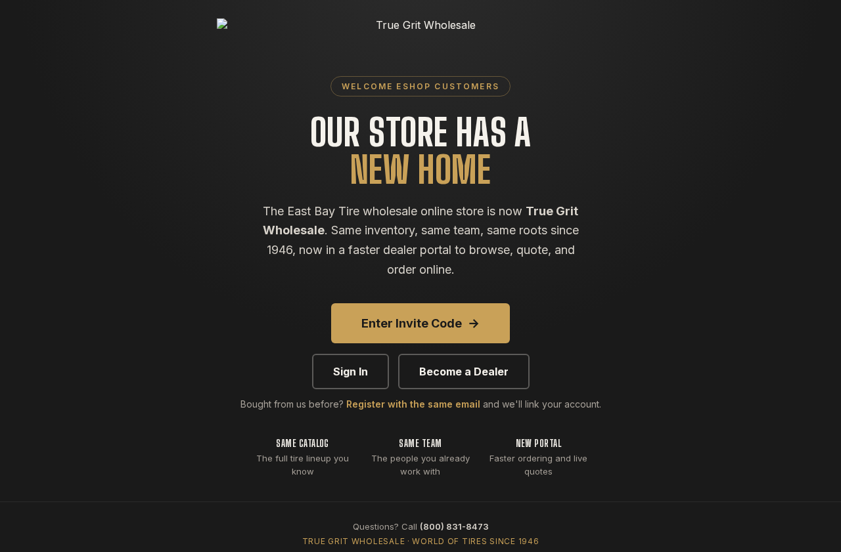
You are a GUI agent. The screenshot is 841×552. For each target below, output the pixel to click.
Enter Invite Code (420, 323)
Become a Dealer (464, 371)
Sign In (350, 371)
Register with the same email (413, 404)
